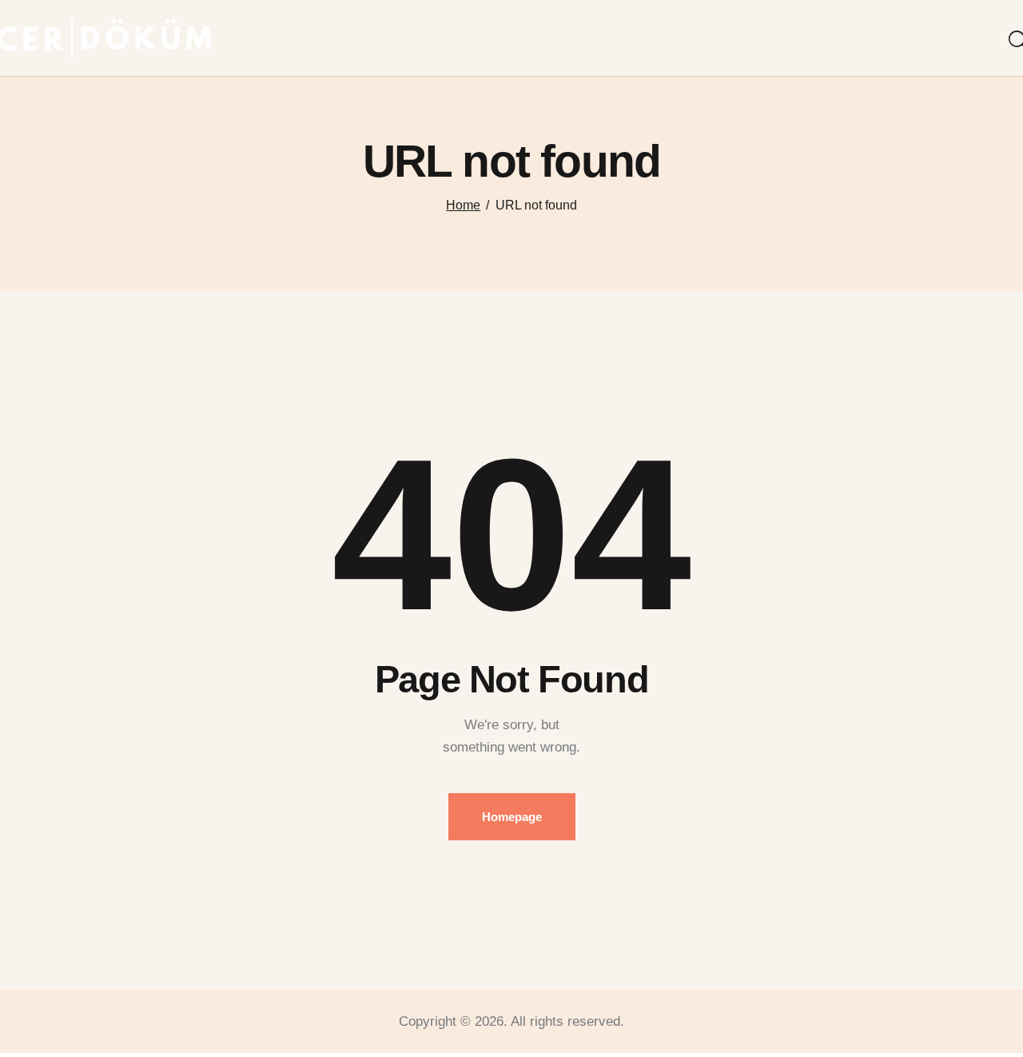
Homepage (512, 817)
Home (463, 205)
